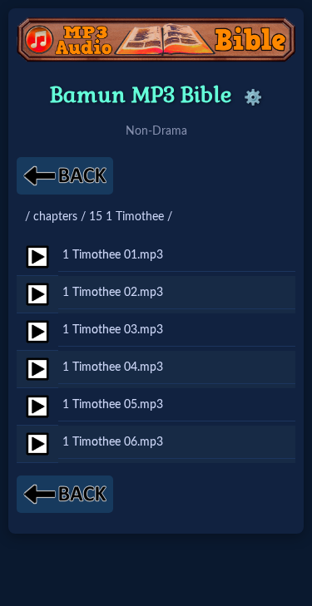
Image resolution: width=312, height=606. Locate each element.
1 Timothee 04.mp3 (112, 367)
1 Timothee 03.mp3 (112, 329)
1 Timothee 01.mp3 (112, 255)
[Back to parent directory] (65, 176)
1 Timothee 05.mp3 (112, 404)
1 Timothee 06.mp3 (112, 442)
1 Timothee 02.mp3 (112, 292)
